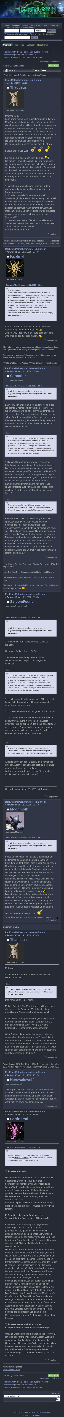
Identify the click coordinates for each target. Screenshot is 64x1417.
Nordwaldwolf (22, 1080)
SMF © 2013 (30, 1412)
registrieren (43, 25)
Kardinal (17, 256)
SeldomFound (22, 601)
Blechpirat (29, 55)
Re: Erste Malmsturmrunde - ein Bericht (25, 249)
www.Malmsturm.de (11, 1369)
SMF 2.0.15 (18, 1412)
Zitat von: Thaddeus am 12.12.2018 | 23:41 (24, 285)
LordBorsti (19, 1119)
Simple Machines (43, 1412)
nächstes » (56, 62)
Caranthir (18, 376)
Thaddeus (18, 87)
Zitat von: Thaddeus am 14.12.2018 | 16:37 (24, 1147)
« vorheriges (45, 62)
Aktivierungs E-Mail (16, 27)
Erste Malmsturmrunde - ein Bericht (23, 80)
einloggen (29, 25)
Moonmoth (19, 809)
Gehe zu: (56, 1393)
